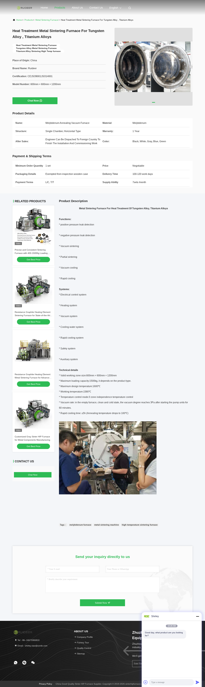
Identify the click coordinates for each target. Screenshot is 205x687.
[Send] (197, 682)
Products (59, 7)
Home (44, 7)
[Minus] (197, 616)
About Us (77, 7)
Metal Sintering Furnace (46, 20)
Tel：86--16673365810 (28, 640)
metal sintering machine (106, 525)
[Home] (24, 7)
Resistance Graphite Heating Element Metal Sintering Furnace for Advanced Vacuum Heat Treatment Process (33, 377)
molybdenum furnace (80, 525)
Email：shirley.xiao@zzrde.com (32, 645)
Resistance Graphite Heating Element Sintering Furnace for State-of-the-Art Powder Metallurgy (32, 315)
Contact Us (96, 7)
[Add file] (145, 682)
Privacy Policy (45, 684)
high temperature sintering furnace (140, 525)
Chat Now (33, 100)
